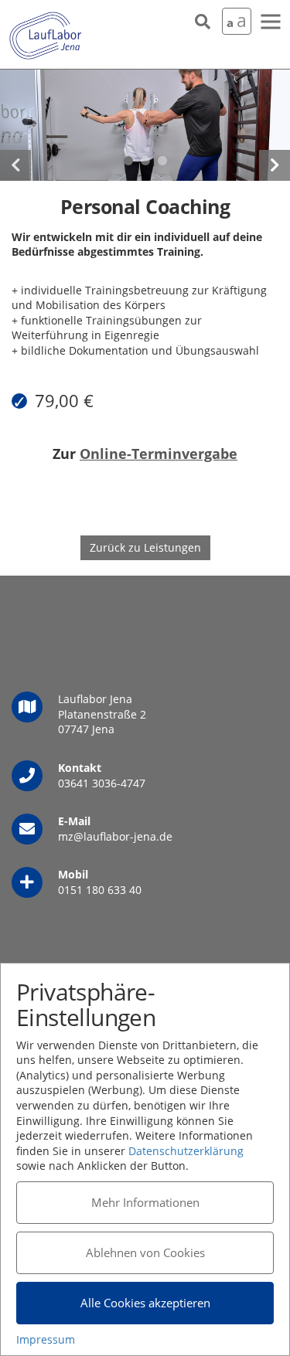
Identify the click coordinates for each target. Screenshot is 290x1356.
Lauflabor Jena (45, 37)
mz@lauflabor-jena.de (115, 836)
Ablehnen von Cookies (145, 1252)
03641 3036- (89, 783)
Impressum (45, 1339)
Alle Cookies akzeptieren (145, 1302)
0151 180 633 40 (100, 889)
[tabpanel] (145, 125)
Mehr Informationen (145, 1202)
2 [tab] (145, 160)
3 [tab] (162, 160)
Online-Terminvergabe (158, 453)
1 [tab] (128, 160)
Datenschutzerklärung (186, 1151)
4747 (133, 783)
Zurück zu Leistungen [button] (145, 547)
